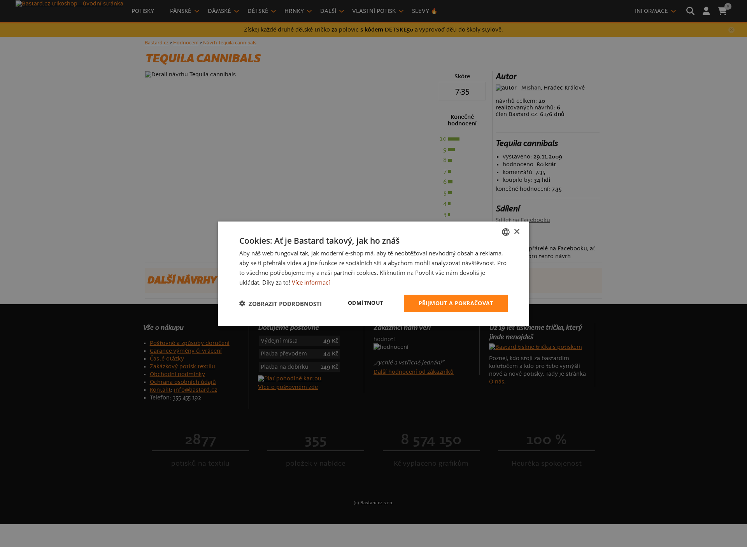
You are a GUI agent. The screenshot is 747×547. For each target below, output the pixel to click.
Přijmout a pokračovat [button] (456, 303)
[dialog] (373, 273)
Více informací (311, 282)
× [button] (516, 231)
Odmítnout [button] (366, 302)
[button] (280, 303)
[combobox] (506, 232)
